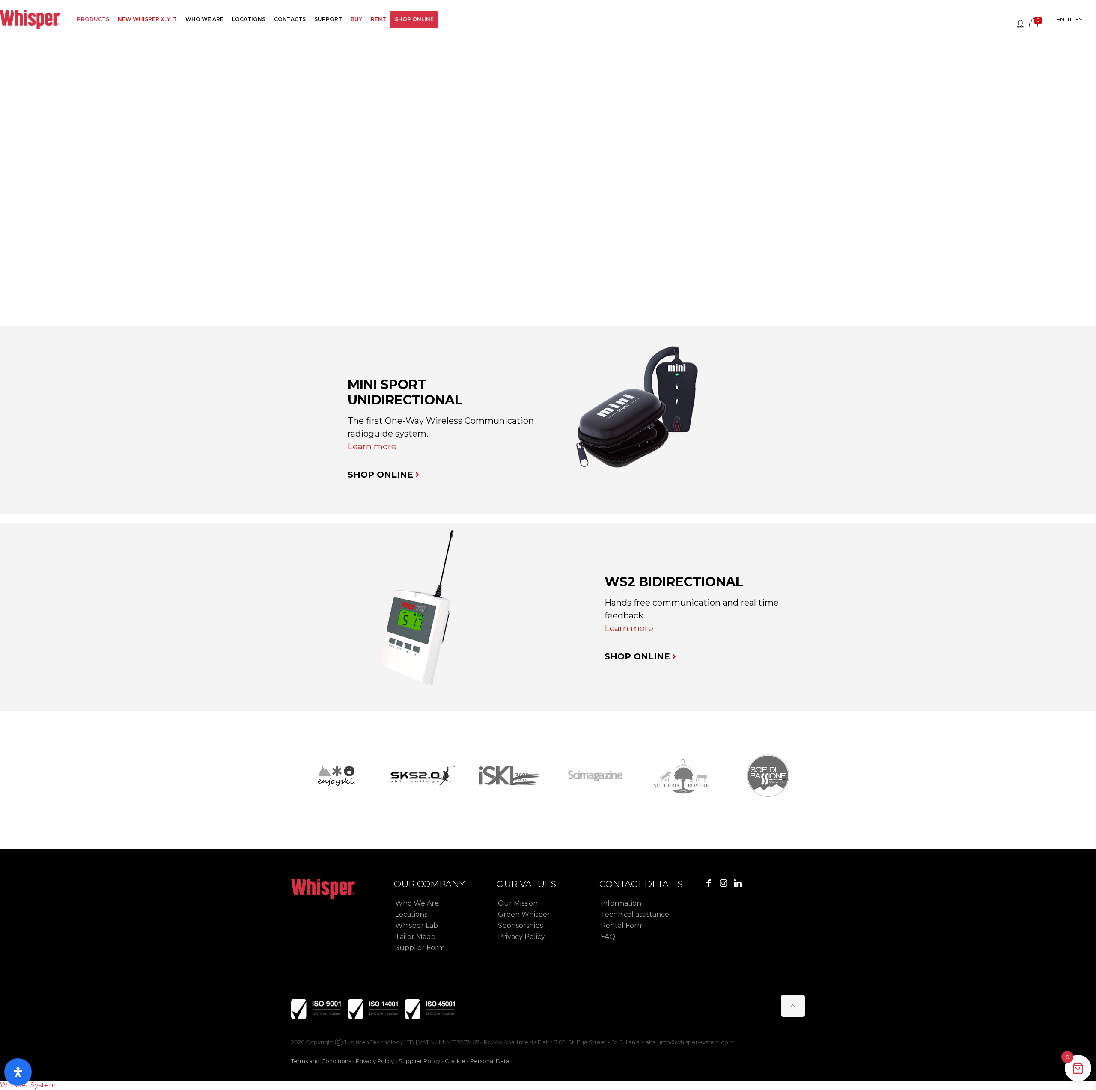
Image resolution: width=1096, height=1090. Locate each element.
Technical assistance (635, 914)
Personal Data (489, 1060)
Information (621, 903)
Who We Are (417, 903)
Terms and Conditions (321, 1060)
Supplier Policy (419, 1060)
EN (1060, 19)
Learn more (372, 446)
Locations (411, 914)
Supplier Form (420, 948)
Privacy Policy (521, 937)
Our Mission (518, 903)
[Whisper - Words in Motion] (30, 19)
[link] (638, 411)
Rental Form (622, 925)
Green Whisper (524, 914)
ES (1079, 19)
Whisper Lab (416, 925)
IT (1070, 19)
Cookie (455, 1060)
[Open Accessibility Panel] (18, 1072)
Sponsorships (520, 925)
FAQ (608, 937)
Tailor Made (415, 937)
